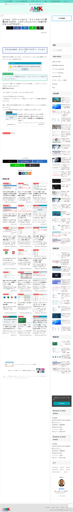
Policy (57, 507)
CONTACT (48, 507)
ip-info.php (62, 403)
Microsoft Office (7, 133)
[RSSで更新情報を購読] (29, 173)
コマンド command (57, 73)
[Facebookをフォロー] (23, 173)
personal (54, 84)
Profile (53, 507)
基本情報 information (58, 65)
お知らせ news (56, 61)
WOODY (61, 489)
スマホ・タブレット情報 (59, 80)
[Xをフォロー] (20, 173)
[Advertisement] (24, 38)
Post (53, 87)
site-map (62, 507)
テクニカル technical (58, 69)
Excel (14, 133)
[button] (40, 28)
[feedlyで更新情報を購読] (26, 173)
